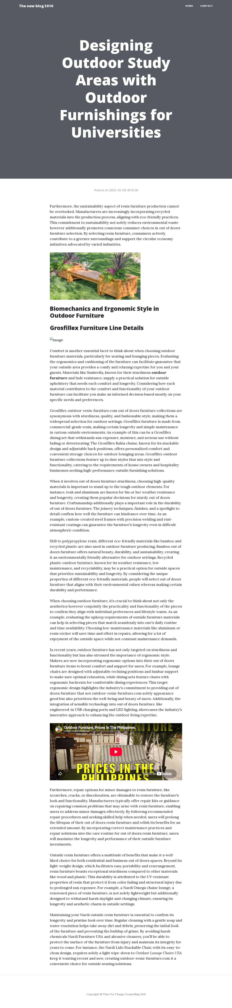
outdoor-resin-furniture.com (92, 410)
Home (189, 5)
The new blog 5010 (36, 5)
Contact (206, 5)
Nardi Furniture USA (85, 936)
